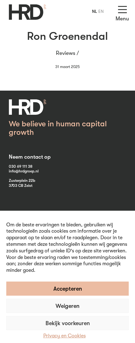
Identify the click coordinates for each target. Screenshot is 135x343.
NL (94, 11)
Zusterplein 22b (22, 180)
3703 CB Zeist (20, 185)
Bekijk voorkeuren (68, 323)
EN (101, 11)
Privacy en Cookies (64, 336)
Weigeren (67, 306)
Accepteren (67, 289)
